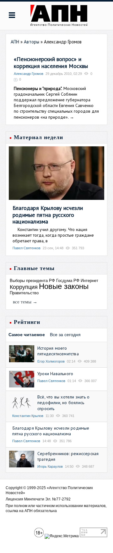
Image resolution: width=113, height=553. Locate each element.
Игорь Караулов (50, 466)
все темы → (25, 301)
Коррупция (24, 287)
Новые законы (64, 286)
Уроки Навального (55, 373)
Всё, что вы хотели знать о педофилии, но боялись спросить (63, 402)
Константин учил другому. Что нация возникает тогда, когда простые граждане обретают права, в (53, 235)
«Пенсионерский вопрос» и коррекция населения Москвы (51, 62)
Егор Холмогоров (51, 361)
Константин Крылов (27, 416)
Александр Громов (28, 74)
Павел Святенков (26, 248)
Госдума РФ (67, 280)
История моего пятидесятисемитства (58, 351)
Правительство (24, 293)
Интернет (89, 280)
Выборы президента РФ (32, 280)
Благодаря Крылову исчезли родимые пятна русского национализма (48, 214)
